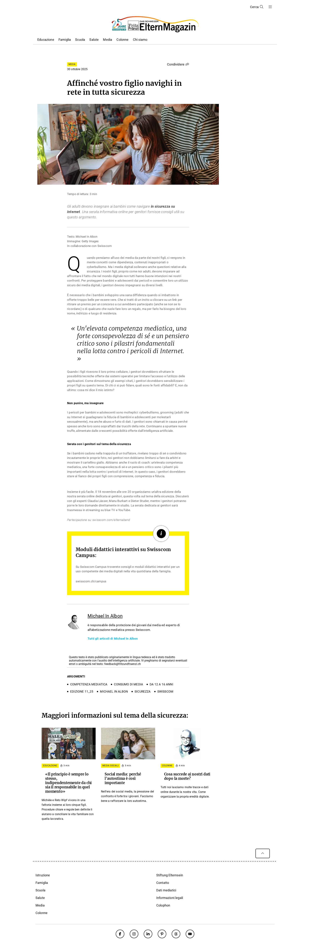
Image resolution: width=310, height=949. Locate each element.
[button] (178, 64)
